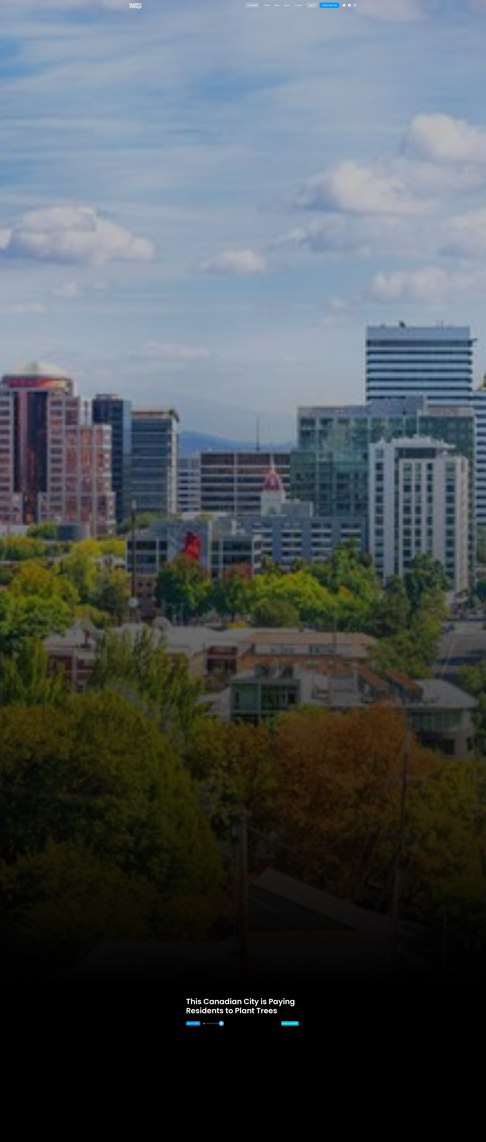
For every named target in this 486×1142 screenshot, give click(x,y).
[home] (135, 5)
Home (267, 5)
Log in (312, 5)
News (277, 5)
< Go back (252, 5)
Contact (299, 5)
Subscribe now (329, 5)
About (287, 5)
